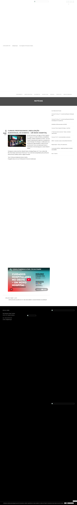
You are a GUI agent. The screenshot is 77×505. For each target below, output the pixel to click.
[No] (75, 503)
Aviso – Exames (54, 153)
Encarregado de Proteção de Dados (26, 45)
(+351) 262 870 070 (6, 45)
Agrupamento (19, 94)
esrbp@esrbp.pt (15, 45)
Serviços (52, 94)
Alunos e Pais (45, 94)
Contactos (58, 94)
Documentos (37, 94)
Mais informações (70, 503)
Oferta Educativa (28, 94)
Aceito (65, 503)
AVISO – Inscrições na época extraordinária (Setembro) (62, 140)
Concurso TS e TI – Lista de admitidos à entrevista (61, 137)
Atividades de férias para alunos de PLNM (59, 124)
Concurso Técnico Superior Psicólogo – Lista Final (61, 128)
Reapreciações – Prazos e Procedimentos (59, 144)
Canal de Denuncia (67, 94)
